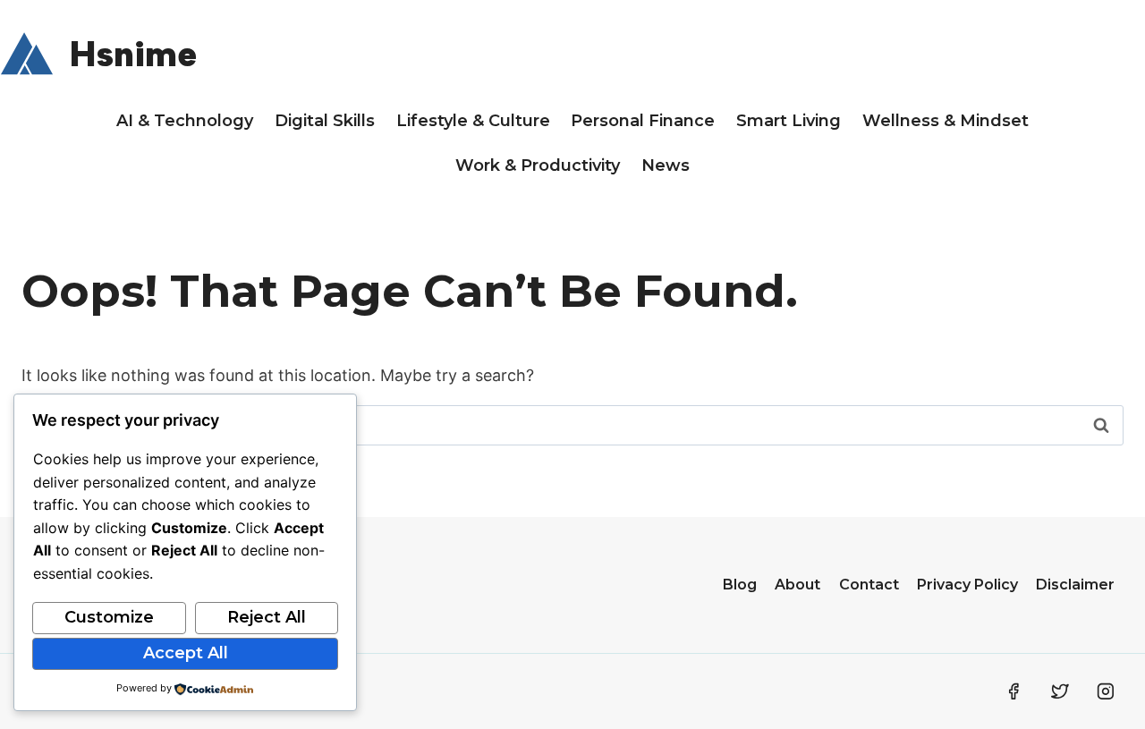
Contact (869, 584)
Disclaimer (1075, 584)
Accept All (185, 653)
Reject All (266, 617)
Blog (740, 584)
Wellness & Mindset (945, 121)
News (665, 165)
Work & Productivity (537, 165)
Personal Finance (643, 121)
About (797, 584)
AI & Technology (184, 121)
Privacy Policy (967, 584)
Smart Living (788, 121)
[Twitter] (1060, 691)
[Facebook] (1013, 691)
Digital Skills (325, 121)
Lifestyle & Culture (473, 121)
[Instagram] (1106, 691)
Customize (109, 617)
